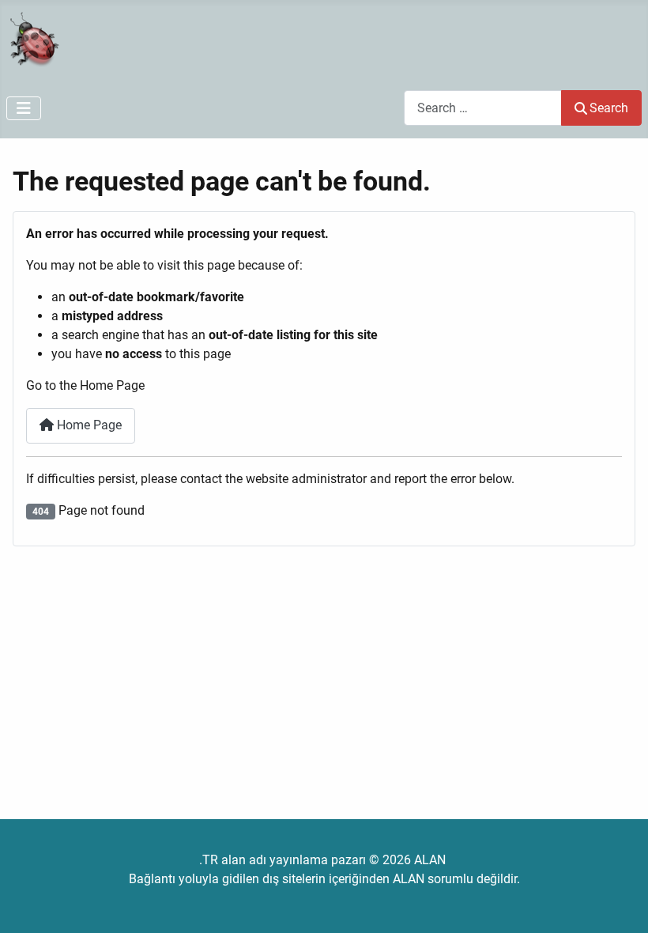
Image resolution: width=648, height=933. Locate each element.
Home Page (88, 425)
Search (609, 107)
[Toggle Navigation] (23, 108)
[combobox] (483, 108)
